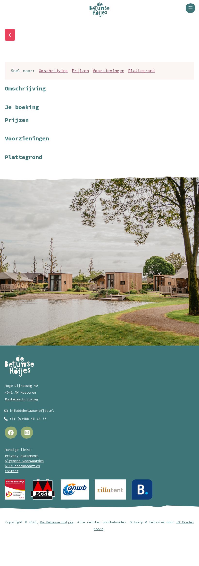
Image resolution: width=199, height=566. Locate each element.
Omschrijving (53, 71)
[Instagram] (27, 433)
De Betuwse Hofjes (56, 522)
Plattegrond (141, 71)
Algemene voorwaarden (24, 460)
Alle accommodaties (22, 466)
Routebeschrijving (21, 399)
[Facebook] (11, 433)
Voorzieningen (108, 71)
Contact (11, 471)
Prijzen (80, 71)
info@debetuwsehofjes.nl (31, 410)
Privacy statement (21, 455)
